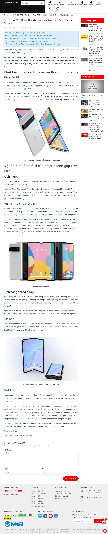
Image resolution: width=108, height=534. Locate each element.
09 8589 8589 (16, 491)
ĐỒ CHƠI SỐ (57, 10)
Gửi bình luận (70, 478)
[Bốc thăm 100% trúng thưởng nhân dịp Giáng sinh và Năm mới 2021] (84, 102)
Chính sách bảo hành (37, 498)
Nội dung (7, 450)
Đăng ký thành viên (62, 496)
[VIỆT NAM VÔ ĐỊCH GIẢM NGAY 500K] (92, 86)
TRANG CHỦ (50, 4)
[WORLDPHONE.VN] (11, 2)
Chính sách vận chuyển (38, 493)
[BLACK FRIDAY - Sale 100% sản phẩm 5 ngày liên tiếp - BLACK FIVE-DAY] (84, 116)
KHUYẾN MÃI (91, 4)
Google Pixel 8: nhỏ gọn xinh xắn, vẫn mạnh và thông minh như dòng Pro (31, 38)
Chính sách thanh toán (37, 491)
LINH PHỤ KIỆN (99, 4)
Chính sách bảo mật (37, 503)
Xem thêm (92, 70)
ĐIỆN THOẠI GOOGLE (71, 4)
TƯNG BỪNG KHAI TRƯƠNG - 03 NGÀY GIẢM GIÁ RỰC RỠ (96, 136)
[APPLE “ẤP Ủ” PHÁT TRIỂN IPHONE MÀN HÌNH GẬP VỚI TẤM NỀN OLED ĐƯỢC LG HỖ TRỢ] (84, 59)
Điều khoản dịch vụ (36, 506)
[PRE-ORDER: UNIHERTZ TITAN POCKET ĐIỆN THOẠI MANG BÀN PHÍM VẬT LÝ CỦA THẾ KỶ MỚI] (84, 25)
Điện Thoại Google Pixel (23, 435)
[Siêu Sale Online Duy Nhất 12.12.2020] (84, 111)
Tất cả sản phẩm (61, 498)
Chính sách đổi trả (36, 496)
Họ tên (6, 469)
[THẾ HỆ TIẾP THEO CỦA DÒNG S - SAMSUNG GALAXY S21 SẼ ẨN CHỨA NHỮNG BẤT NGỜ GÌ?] (84, 124)
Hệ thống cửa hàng (11, 494)
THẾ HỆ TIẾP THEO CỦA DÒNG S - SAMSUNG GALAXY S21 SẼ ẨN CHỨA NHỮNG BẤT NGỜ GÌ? (96, 127)
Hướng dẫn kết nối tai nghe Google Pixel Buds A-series (25, 33)
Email (44, 469)
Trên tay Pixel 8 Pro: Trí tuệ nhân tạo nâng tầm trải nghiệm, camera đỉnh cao (33, 44)
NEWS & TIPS (50, 10)
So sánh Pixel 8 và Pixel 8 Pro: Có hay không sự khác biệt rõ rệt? (29, 35)
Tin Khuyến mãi (88, 77)
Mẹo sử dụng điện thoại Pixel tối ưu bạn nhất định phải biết (27, 41)
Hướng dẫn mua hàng (63, 491)
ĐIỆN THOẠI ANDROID (82, 4)
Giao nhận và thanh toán (63, 493)
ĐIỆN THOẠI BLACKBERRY (59, 4)
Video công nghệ (89, 21)
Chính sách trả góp (36, 501)
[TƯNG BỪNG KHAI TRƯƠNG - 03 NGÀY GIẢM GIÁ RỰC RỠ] (84, 135)
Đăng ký (99, 521)
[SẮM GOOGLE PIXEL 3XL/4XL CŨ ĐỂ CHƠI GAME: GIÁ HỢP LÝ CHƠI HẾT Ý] (84, 37)
